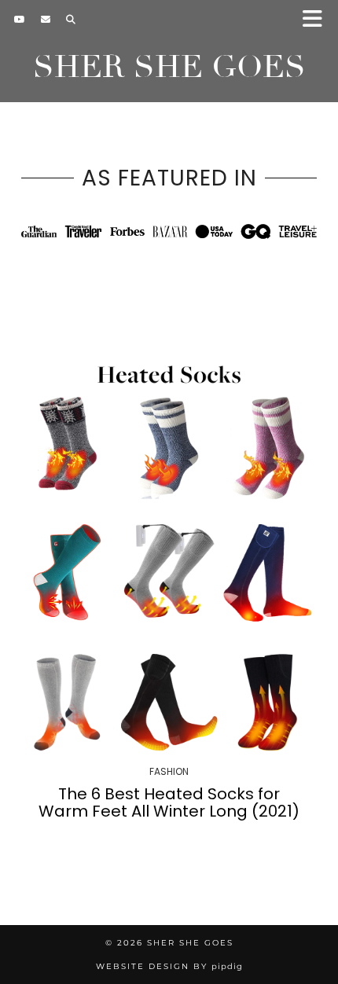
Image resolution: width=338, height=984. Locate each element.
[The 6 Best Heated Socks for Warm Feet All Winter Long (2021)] (169, 556)
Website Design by (169, 966)
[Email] (45, 19)
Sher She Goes (169, 67)
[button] (317, 20)
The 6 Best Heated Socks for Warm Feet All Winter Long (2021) (169, 802)
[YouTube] (19, 19)
